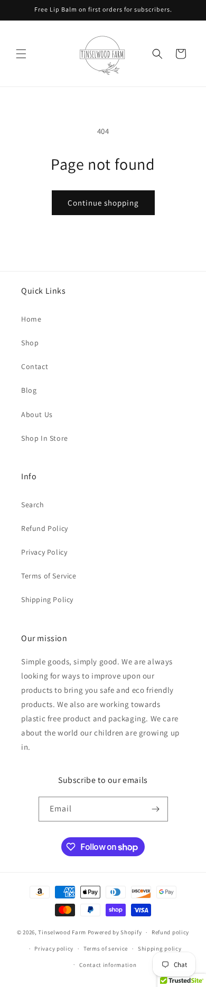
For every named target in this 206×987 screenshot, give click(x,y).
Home (31, 319)
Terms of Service (49, 575)
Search (32, 504)
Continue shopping (103, 203)
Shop (30, 342)
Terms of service (105, 948)
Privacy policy (53, 948)
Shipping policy (160, 948)
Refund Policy (44, 528)
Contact (34, 366)
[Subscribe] (155, 809)
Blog (28, 390)
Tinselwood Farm (62, 932)
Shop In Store (44, 438)
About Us (37, 414)
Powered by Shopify (115, 932)
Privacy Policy (44, 552)
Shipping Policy (47, 599)
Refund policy (170, 932)
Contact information (107, 965)
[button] (21, 53)
